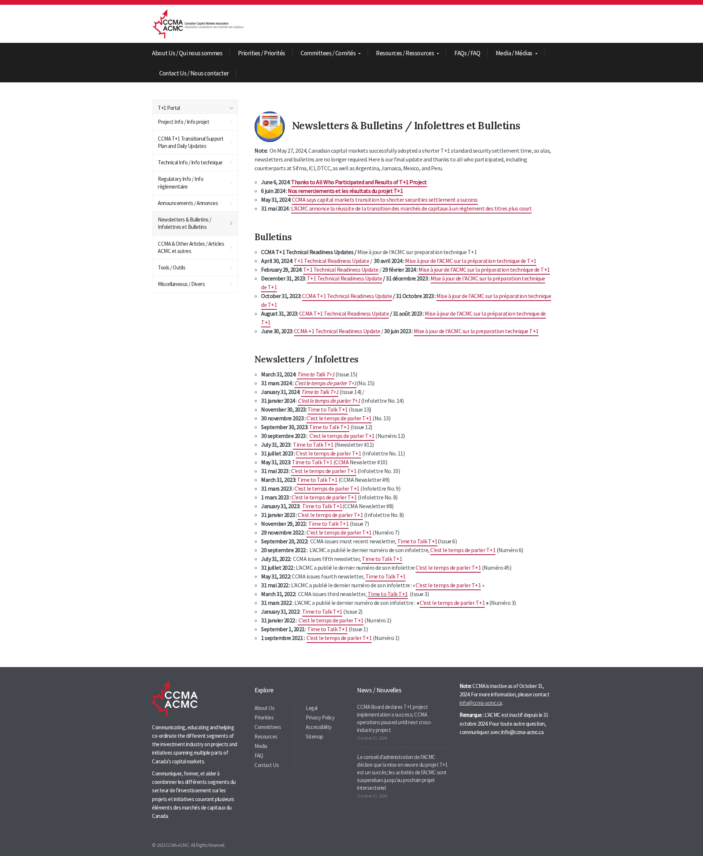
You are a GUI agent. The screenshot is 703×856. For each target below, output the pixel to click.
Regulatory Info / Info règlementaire (180, 182)
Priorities (264, 717)
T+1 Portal (169, 107)
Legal (311, 707)
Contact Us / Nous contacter (194, 73)
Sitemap (314, 736)
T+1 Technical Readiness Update (331, 260)
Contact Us (266, 765)
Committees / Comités (328, 53)
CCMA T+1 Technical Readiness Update (347, 295)
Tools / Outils (171, 267)
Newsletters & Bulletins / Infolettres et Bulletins (184, 223)
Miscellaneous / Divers (181, 283)
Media (260, 746)
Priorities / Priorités (261, 53)
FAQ (258, 755)
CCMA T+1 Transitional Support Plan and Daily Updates (191, 142)
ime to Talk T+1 (419, 541)
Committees (267, 726)
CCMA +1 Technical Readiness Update (337, 331)
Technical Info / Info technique (190, 162)
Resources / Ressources (405, 53)
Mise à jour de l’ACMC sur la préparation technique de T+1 (470, 260)
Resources (266, 736)
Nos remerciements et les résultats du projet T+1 (345, 190)
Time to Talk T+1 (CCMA (320, 462)
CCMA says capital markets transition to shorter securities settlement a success (385, 199)
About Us (264, 707)
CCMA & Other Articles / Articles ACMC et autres (191, 247)
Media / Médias (514, 53)
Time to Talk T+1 (315, 374)
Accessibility (319, 726)
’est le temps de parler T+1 (327, 383)
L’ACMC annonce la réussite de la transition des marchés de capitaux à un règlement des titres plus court (411, 208)
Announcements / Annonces (188, 203)
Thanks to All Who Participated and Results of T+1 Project (359, 182)
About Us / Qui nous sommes (187, 53)
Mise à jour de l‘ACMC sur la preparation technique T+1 (476, 331)
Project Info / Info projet (183, 121)
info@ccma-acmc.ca (481, 702)
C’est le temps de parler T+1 (329, 400)
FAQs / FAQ (467, 53)
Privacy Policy (320, 717)
